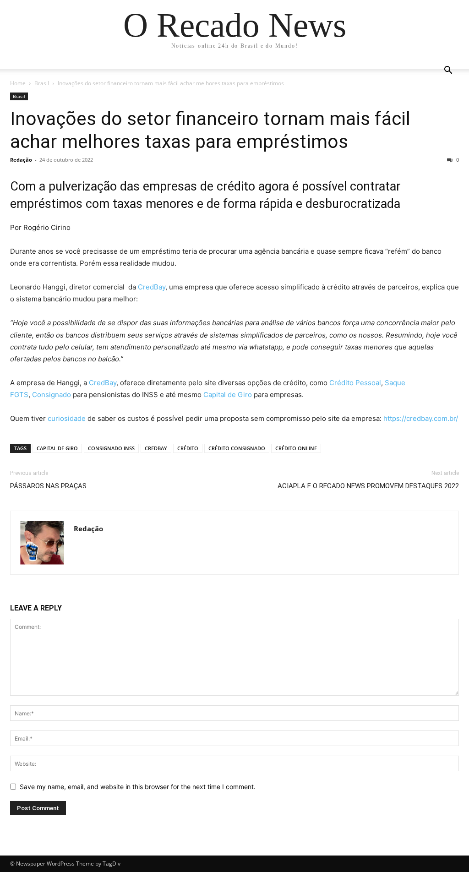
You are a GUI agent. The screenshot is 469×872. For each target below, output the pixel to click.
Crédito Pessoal (355, 382)
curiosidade (67, 418)
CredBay (151, 287)
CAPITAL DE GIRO (57, 448)
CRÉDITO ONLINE (296, 448)
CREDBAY (156, 448)
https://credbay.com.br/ (420, 418)
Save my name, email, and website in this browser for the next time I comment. (138, 786)
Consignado (51, 394)
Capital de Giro (227, 394)
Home (18, 83)
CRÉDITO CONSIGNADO (236, 448)
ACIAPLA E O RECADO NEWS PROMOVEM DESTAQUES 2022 (368, 486)
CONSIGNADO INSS (111, 448)
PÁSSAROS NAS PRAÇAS (48, 486)
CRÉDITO (187, 448)
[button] (448, 71)
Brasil (41, 83)
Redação (21, 159)
